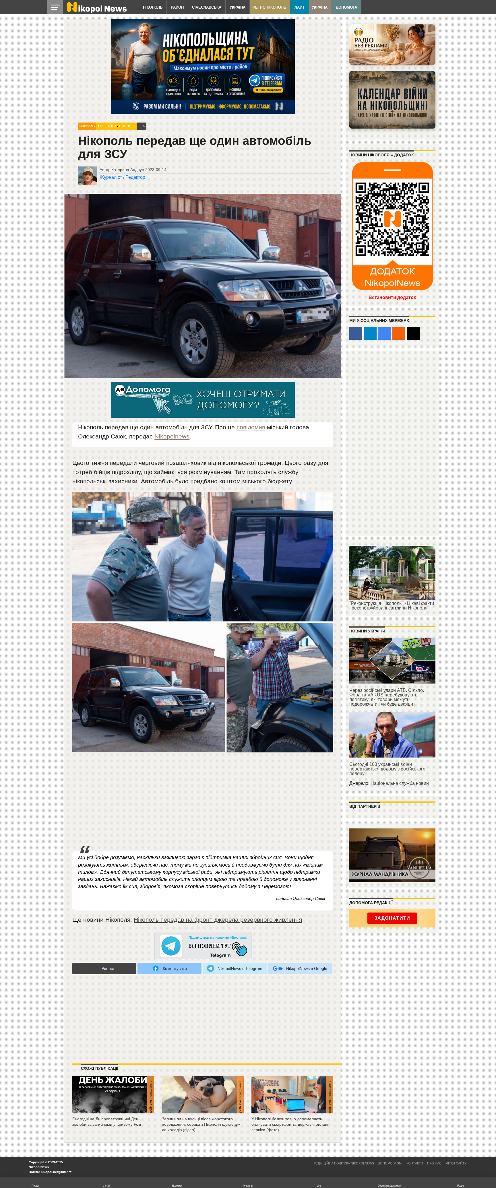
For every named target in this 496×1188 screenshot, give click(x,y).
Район (177, 7)
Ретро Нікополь (269, 7)
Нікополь (152, 7)
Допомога (346, 7)
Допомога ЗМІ (390, 1163)
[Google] (384, 333)
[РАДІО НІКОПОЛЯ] (392, 100)
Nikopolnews (171, 436)
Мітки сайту (455, 1163)
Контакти (414, 1163)
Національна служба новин (400, 783)
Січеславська (206, 7)
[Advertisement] (203, 803)
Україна (237, 7)
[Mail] (413, 333)
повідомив (251, 427)
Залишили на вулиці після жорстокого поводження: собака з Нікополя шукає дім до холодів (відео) (201, 1124)
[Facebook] (355, 333)
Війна (111, 126)
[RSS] (398, 333)
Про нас (434, 1163)
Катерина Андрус (127, 169)
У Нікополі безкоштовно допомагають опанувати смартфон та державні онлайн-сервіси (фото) (291, 1124)
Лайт (299, 7)
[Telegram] (370, 333)
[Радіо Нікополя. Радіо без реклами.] (392, 44)
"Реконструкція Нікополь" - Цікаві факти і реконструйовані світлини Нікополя (391, 605)
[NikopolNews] (203, 946)
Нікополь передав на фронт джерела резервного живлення (218, 919)
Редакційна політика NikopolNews (344, 1163)
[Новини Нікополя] (96, 11)
